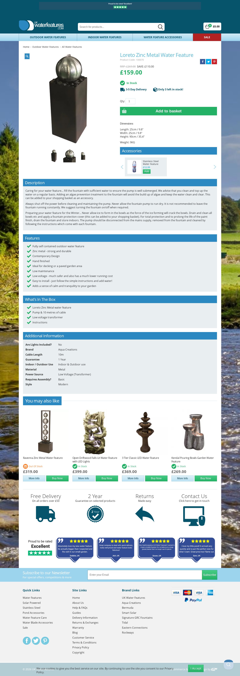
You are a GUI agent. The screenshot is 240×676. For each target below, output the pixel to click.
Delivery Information (85, 617)
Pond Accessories (33, 613)
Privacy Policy (80, 647)
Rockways (128, 632)
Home (26, 46)
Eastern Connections (135, 627)
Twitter (36, 641)
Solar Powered (32, 603)
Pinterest (45, 641)
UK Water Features (133, 598)
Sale (207, 37)
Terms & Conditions (84, 642)
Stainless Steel (31, 607)
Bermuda (127, 607)
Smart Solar (129, 613)
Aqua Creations (131, 603)
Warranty (78, 627)
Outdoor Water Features (48, 37)
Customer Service (83, 637)
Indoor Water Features (104, 37)
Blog (75, 632)
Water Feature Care (35, 617)
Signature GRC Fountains (137, 617)
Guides (76, 613)
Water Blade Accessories (38, 622)
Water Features (32, 598)
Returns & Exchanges (85, 622)
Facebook (27, 641)
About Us (78, 603)
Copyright (78, 652)
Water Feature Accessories (163, 37)
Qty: (122, 101)
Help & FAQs (80, 607)
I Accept (196, 668)
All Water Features (72, 46)
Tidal (125, 622)
